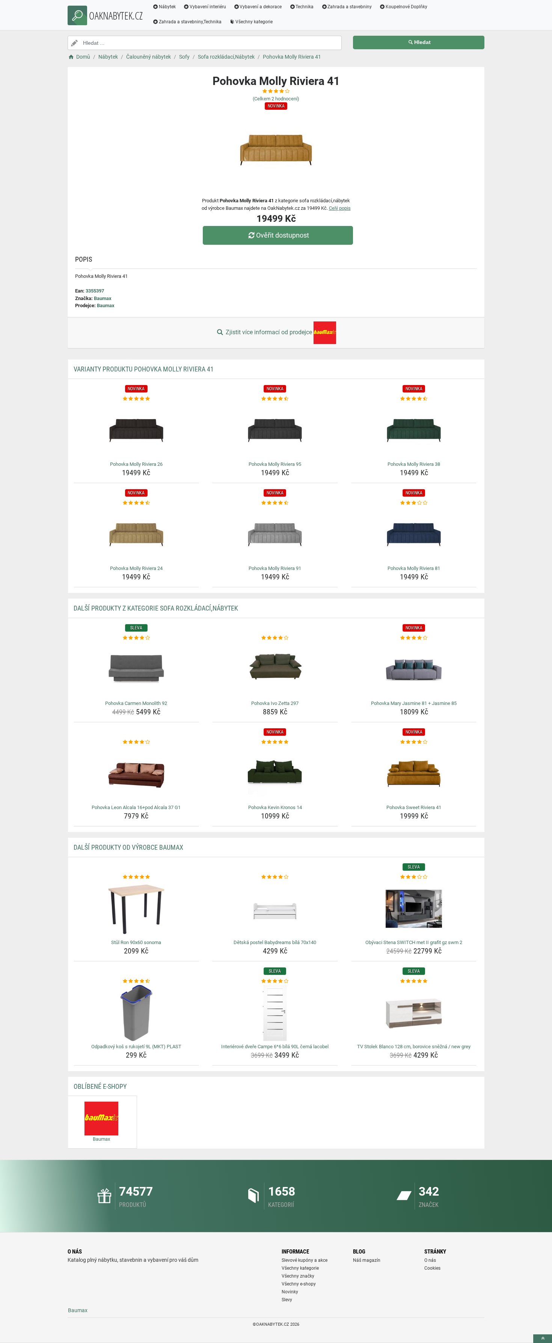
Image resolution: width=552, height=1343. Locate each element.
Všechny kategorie (254, 21)
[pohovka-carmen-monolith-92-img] (136, 669)
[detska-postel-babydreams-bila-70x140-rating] (275, 877)
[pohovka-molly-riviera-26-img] (136, 430)
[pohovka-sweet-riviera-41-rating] (414, 742)
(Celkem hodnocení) (276, 99)
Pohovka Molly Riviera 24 (136, 568)
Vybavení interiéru (208, 6)
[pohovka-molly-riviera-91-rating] (275, 503)
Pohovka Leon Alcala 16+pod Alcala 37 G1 (136, 807)
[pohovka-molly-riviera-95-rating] (275, 399)
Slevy (287, 1299)
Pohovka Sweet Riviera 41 (413, 807)
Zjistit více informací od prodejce (269, 332)
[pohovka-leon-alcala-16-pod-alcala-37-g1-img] (136, 774)
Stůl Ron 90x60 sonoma (136, 942)
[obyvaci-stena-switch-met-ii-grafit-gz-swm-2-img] (414, 909)
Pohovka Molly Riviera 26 (136, 464)
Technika (305, 6)
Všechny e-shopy (299, 1284)
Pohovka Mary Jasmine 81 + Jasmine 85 (414, 703)
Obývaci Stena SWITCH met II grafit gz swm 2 (413, 942)
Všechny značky (298, 1276)
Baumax (103, 298)
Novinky (290, 1291)
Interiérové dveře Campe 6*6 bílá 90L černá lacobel (275, 1046)
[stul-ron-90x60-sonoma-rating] (136, 877)
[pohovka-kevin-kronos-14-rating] (275, 742)
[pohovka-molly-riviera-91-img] (275, 534)
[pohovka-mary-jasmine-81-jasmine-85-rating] (414, 638)
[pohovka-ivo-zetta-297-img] (275, 669)
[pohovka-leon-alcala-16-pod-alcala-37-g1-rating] (136, 742)
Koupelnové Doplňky (406, 6)
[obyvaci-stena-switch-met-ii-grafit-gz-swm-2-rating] (414, 877)
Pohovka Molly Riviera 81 (414, 568)
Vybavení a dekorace (261, 6)
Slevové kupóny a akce (304, 1260)
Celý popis (340, 208)
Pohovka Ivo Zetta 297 (275, 703)
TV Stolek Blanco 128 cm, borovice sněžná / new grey (414, 1046)
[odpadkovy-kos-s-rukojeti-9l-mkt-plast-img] (136, 1013)
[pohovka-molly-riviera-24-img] (136, 534)
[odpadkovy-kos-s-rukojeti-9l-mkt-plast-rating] (136, 981)
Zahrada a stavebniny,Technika (190, 21)
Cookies (432, 1268)
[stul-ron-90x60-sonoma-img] (136, 909)
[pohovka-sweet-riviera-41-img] (414, 774)
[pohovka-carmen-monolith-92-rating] (136, 638)
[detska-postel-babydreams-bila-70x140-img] (275, 909)
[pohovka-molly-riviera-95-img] (275, 430)
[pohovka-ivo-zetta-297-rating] (275, 638)
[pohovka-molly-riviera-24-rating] (136, 503)
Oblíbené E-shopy (100, 1086)
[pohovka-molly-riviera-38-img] (414, 430)
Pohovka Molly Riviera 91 (275, 568)
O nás (430, 1260)
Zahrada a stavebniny (349, 6)
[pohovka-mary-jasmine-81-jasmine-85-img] (414, 669)
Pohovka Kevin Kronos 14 (275, 807)
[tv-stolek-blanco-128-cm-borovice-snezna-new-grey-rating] (414, 981)
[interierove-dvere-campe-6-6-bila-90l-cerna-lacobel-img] (275, 1013)
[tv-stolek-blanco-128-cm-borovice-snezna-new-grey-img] (414, 1013)
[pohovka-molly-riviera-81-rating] (414, 503)
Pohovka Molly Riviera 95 (275, 464)
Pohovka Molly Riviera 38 (414, 464)
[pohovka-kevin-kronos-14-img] (275, 774)
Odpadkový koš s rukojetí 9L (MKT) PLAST (136, 1046)
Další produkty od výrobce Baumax (128, 847)
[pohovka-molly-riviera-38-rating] (414, 399)
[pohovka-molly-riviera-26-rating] (136, 399)
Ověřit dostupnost (282, 235)
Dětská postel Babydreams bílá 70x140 (275, 942)
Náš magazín (366, 1260)
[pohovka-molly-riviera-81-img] (414, 534)
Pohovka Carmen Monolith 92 (136, 703)
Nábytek (167, 6)
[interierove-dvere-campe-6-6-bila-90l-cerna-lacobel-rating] (275, 981)
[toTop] (542, 1338)
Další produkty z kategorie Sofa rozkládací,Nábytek (156, 608)
